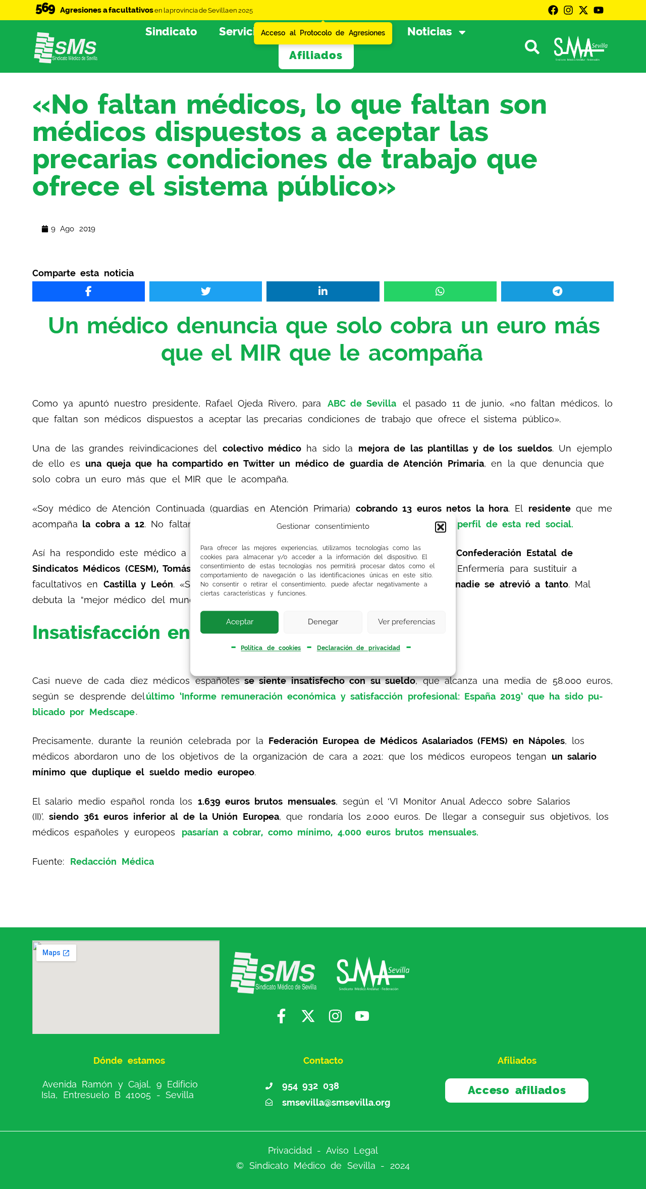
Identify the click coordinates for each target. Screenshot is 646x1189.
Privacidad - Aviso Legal (323, 1150)
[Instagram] (568, 10)
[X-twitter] (583, 10)
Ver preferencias (406, 621)
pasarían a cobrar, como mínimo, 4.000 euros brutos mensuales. (330, 832)
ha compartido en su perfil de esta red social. (464, 524)
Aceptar (239, 621)
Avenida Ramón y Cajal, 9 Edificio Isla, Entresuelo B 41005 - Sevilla (119, 1089)
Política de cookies (271, 648)
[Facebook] (553, 10)
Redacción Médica (111, 861)
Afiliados (316, 55)
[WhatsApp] (440, 291)
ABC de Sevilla (362, 403)
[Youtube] (598, 10)
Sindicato (171, 31)
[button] (441, 527)
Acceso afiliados (517, 1090)
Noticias (429, 31)
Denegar (323, 621)
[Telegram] (557, 291)
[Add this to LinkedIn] (322, 291)
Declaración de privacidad (358, 648)
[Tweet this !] (205, 291)
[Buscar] (536, 46)
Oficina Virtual (345, 31)
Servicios (243, 31)
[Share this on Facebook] (88, 291)
